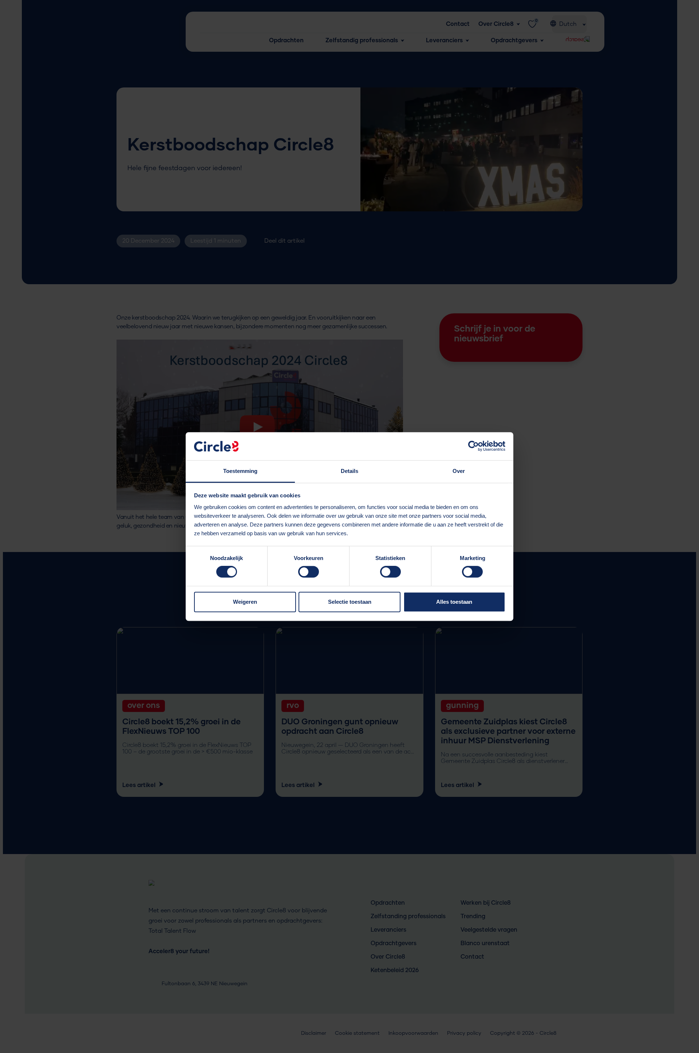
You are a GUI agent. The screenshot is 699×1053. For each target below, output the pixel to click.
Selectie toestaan (349, 602)
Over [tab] (459, 471)
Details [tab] (349, 471)
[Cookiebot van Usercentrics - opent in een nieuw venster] (473, 446)
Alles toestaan (454, 602)
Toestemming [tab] (240, 471)
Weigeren (245, 602)
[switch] (308, 574)
